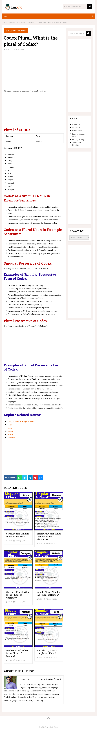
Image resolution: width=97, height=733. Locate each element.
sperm (10, 431)
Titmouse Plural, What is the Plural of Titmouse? (49, 536)
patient (10, 434)
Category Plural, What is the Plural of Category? (18, 595)
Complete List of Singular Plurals (21, 421)
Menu (6, 16)
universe (11, 437)
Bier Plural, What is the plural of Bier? (47, 652)
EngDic (41, 727)
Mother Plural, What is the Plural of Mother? (17, 653)
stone (10, 428)
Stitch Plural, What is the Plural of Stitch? (17, 535)
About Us (76, 124)
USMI (7, 49)
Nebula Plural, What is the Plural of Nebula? (48, 593)
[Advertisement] (34, 69)
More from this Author (50, 679)
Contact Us (76, 127)
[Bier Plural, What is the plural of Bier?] (48, 628)
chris (10, 424)
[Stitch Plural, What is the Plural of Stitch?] (18, 511)
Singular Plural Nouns (17, 30)
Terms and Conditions (76, 143)
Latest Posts (77, 130)
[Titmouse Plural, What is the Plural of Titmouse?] (48, 511)
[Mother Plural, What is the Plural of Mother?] (18, 628)
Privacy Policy (78, 139)
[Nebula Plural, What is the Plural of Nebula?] (48, 569)
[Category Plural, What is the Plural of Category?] (18, 569)
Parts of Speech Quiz (78, 135)
